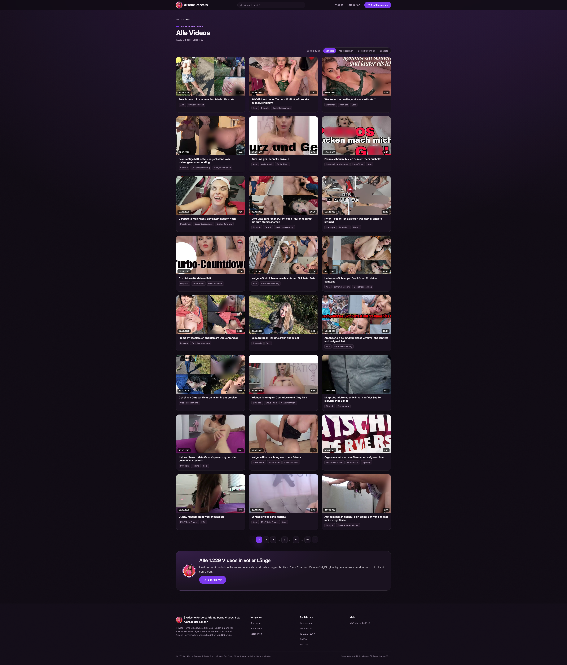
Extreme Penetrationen (348, 525)
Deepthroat (185, 224)
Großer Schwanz (196, 105)
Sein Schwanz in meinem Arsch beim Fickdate (206, 99)
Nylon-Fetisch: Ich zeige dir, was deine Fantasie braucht (353, 220)
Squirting (366, 462)
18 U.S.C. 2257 (307, 633)
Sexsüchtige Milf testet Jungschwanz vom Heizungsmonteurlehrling (204, 161)
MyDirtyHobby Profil (370, 623)
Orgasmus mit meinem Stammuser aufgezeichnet (354, 457)
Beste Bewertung (366, 50)
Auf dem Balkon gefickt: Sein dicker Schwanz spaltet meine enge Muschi (356, 518)
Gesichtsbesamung (282, 108)
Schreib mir (217, 580)
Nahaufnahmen (215, 283)
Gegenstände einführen (337, 164)
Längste (384, 50)
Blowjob (265, 108)
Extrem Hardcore (342, 287)
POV (203, 522)
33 (296, 539)
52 (307, 539)
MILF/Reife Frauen (222, 167)
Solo (354, 105)
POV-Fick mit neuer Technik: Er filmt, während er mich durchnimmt (280, 101)
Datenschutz (306, 628)
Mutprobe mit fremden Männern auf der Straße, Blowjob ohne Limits (352, 399)
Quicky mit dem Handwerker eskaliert (201, 516)
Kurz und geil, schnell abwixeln (270, 159)
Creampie (330, 227)
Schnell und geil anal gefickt (268, 516)
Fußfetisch (344, 227)
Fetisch (268, 227)
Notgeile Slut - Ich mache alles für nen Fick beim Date (283, 278)
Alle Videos (256, 628)
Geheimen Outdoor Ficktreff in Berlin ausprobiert (208, 397)
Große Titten (282, 164)
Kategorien (353, 4)
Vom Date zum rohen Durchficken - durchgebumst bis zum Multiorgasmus (281, 220)
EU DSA (304, 644)
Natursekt (257, 343)
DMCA (303, 639)
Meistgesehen (346, 50)
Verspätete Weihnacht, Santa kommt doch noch (207, 218)
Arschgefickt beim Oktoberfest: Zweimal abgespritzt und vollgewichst (356, 339)
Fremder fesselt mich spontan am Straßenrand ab (208, 337)
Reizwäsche (352, 462)
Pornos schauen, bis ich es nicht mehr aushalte (352, 159)
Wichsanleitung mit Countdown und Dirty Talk (279, 397)
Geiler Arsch (267, 164)
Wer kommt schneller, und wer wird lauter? (350, 99)
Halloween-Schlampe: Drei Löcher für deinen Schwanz (351, 280)
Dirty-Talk (343, 105)
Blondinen (330, 105)
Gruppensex (343, 406)
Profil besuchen (381, 6)
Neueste (329, 50)
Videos (339, 4)
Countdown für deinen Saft (195, 278)
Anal (182, 105)
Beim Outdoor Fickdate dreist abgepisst (275, 337)
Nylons (356, 227)
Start (178, 19)
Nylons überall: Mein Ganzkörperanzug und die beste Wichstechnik (207, 459)
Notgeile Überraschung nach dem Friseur (276, 457)
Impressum (306, 623)
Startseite (255, 623)
